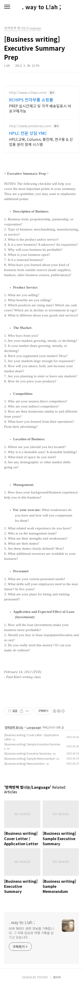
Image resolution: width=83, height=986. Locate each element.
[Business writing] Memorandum (24, 763)
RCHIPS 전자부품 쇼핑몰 (31, 99)
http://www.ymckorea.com (30, 126)
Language (34, 727)
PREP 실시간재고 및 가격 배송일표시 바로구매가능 (40, 108)
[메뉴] (7, 7)
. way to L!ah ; (41, 6)
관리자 (57, 977)
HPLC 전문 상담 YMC (28, 133)
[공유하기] (21, 711)
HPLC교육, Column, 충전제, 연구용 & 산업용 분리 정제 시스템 (41, 141)
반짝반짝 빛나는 (14, 727)
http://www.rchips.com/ (28, 92)
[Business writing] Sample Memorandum (29, 758)
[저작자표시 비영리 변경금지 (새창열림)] (58, 711)
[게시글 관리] (27, 711)
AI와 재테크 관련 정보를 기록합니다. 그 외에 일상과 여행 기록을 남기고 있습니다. (31, 932)
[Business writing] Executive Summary (27, 753)
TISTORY (42, 977)
